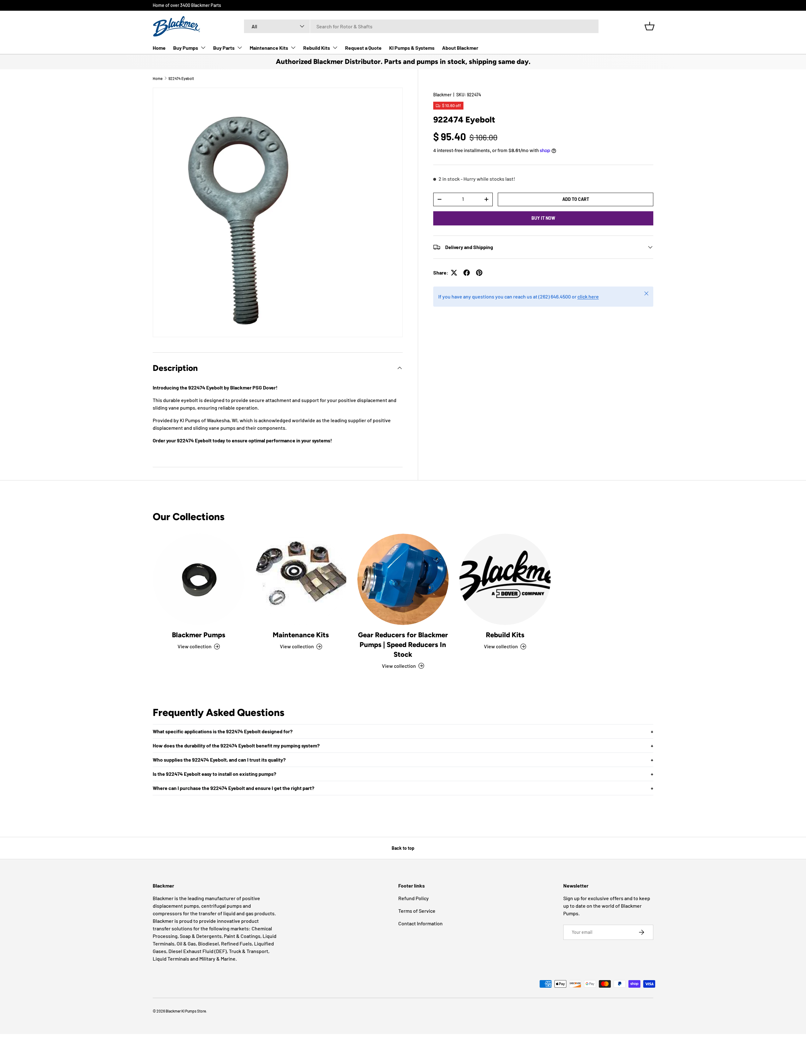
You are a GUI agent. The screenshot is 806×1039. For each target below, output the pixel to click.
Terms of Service (416, 911)
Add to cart (575, 199)
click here (588, 296)
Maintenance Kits (269, 48)
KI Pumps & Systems (411, 48)
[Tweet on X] (454, 272)
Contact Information (420, 923)
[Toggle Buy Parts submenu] (239, 47)
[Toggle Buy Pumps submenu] (203, 47)
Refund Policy (413, 898)
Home (159, 48)
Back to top (403, 848)
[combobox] (421, 26)
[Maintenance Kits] (300, 579)
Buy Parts (224, 48)
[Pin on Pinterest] (479, 272)
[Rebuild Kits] (505, 579)
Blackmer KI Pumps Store (186, 1011)
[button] (649, 26)
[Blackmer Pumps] (198, 579)
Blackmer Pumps (198, 635)
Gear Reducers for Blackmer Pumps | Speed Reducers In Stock (403, 645)
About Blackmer (460, 48)
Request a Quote (363, 48)
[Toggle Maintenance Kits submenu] (293, 47)
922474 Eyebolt (181, 78)
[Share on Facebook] (466, 272)
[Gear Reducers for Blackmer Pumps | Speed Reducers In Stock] (403, 579)
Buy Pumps (185, 48)
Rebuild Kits (316, 48)
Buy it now (543, 218)
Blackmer (442, 94)
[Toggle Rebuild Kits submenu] (335, 47)
